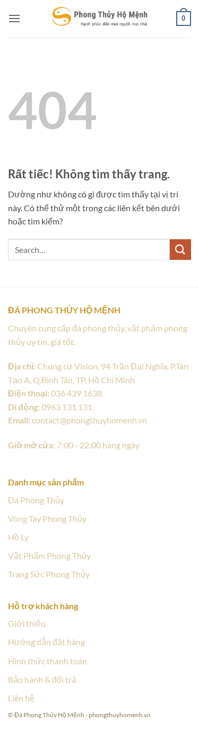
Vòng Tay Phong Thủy (47, 518)
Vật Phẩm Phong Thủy (49, 555)
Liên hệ (21, 698)
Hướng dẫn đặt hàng (46, 642)
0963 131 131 (66, 407)
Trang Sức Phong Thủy (49, 574)
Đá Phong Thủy (36, 500)
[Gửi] (180, 249)
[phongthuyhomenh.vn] (100, 18)
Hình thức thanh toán (47, 661)
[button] (14, 18)
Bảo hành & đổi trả (42, 679)
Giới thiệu (27, 623)
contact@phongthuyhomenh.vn (89, 420)
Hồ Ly (18, 537)
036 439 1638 (76, 393)
